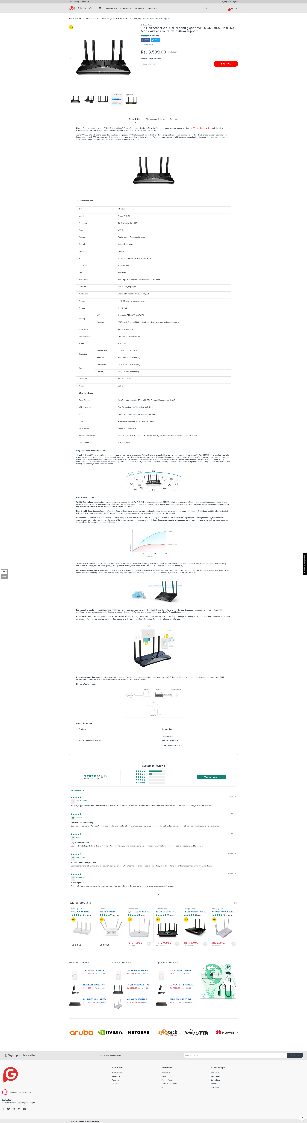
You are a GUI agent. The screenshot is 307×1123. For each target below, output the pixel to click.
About (164, 1076)
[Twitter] (8, 1109)
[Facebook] (3, 1109)
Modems (214, 1084)
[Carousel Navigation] (235, 903)
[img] (76, 797)
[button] (146, 36)
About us (115, 1084)
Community (215, 1087)
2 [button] (152, 895)
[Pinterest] (13, 1109)
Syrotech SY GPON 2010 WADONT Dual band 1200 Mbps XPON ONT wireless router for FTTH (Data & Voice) (223, 912)
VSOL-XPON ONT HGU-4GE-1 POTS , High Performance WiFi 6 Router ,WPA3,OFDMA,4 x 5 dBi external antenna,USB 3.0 (83, 912)
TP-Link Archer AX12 (202, 128)
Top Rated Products (166, 962)
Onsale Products (121, 962)
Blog (163, 1087)
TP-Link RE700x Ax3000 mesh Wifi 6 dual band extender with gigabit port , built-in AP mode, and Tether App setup (95, 971)
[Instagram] (19, 1109)
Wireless (115, 1080)
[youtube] (24, 1109)
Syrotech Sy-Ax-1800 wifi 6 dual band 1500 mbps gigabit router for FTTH (139, 912)
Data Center (117, 1073)
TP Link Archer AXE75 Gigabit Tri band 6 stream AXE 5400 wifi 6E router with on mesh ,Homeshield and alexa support (167, 912)
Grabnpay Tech (146, 25)
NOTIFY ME (226, 64)
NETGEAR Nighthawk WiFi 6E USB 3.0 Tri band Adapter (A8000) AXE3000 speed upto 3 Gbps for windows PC (95, 985)
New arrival (215, 1073)
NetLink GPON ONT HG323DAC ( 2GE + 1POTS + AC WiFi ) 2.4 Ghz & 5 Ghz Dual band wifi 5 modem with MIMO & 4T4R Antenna (111, 912)
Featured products (79, 962)
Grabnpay (79, 1121)
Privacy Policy (167, 1080)
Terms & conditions (169, 1084)
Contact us (166, 1073)
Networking (215, 1080)
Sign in (227, 2)
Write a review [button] (211, 777)
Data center (215, 1076)
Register (235, 2)
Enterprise (116, 1076)
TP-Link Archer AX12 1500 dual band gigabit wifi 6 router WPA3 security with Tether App (138, 985)
